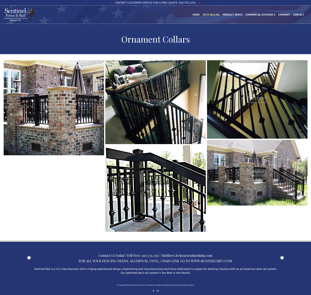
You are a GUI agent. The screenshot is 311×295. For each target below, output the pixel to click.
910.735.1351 (187, 2)
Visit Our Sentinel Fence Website (152, 285)
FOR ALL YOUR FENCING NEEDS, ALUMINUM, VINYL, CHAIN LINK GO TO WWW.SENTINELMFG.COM (155, 261)
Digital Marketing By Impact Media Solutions (179, 285)
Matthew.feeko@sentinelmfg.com (186, 255)
